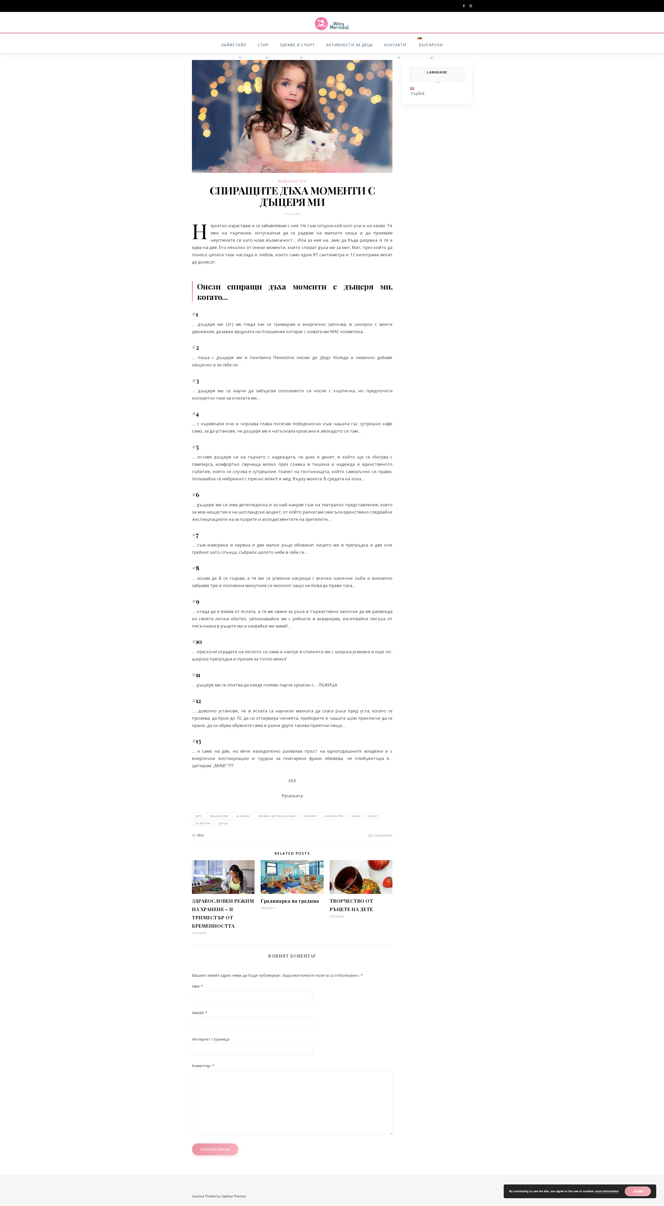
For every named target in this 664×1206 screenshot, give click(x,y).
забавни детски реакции (277, 816)
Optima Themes (233, 1196)
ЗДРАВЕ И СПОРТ (297, 44)
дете (198, 816)
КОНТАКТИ (395, 44)
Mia (200, 835)
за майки (243, 816)
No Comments (380, 835)
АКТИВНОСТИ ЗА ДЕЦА (349, 44)
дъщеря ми (219, 816)
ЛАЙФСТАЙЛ (233, 44)
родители (202, 823)
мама (355, 816)
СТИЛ (263, 44)
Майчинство (292, 181)
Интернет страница (210, 1039)
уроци (223, 823)
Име (197, 986)
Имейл (199, 1012)
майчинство (334, 816)
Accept (638, 1191)
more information (607, 1191)
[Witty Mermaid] (332, 23)
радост (373, 816)
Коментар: (203, 1065)
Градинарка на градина (290, 901)
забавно (310, 816)
